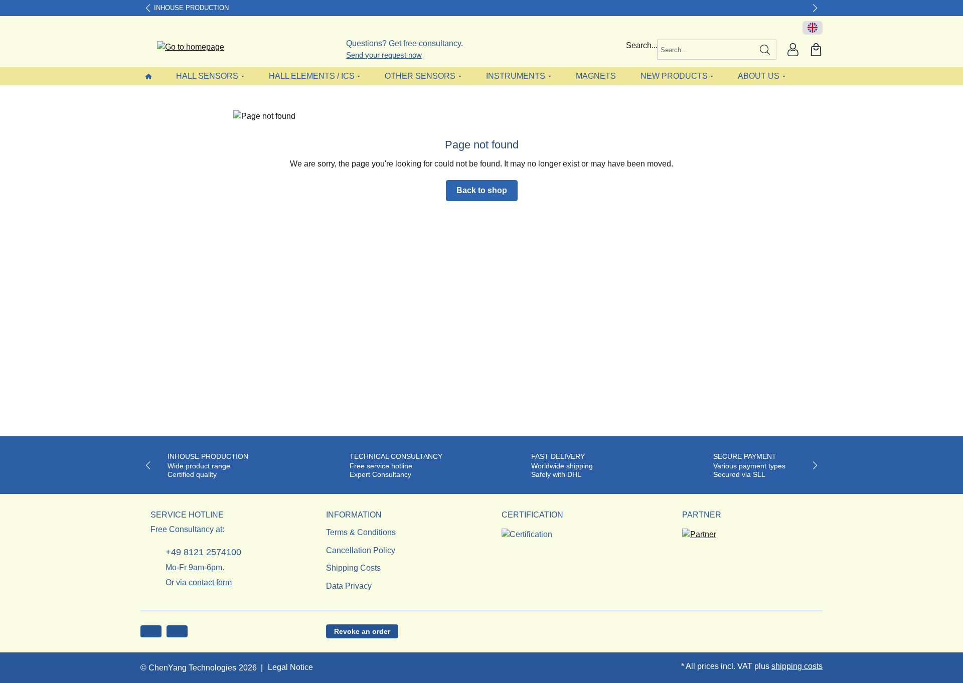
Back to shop (481, 190)
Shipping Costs (353, 568)
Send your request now (384, 55)
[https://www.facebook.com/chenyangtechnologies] (151, 631)
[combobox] (705, 50)
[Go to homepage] (184, 47)
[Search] (765, 50)
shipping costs (797, 666)
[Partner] (699, 531)
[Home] (148, 76)
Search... (642, 45)
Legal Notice (290, 667)
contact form (210, 582)
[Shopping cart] (816, 49)
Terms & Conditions (361, 532)
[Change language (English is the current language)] (812, 28)
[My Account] (792, 49)
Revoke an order (362, 631)
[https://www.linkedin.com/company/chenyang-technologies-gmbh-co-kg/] (177, 631)
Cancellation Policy (360, 550)
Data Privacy (349, 586)
